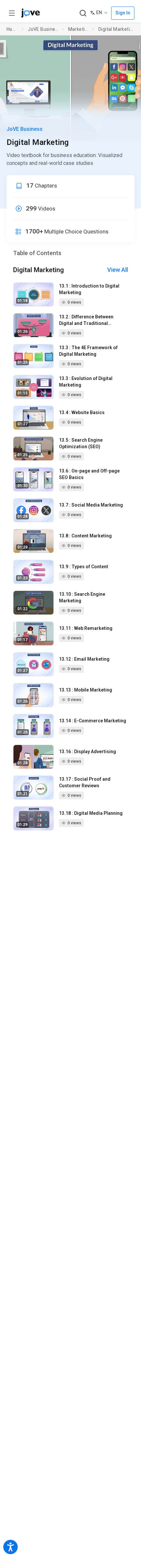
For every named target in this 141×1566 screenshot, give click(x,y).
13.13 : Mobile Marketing (85, 690)
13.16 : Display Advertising (87, 751)
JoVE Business (43, 29)
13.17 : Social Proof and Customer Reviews (85, 782)
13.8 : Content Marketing (85, 535)
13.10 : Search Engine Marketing (82, 597)
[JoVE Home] (30, 13)
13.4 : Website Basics (82, 412)
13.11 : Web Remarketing (85, 628)
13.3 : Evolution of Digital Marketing (85, 382)
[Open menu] (12, 13)
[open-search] (83, 13)
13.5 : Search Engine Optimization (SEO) (81, 443)
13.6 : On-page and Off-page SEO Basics (89, 474)
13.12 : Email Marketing (84, 659)
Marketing (79, 29)
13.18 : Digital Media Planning (91, 813)
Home (13, 29)
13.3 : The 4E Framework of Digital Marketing (88, 351)
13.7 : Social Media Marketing (91, 505)
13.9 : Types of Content (83, 566)
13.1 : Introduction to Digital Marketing (89, 289)
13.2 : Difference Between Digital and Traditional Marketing (86, 320)
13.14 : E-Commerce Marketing (92, 720)
